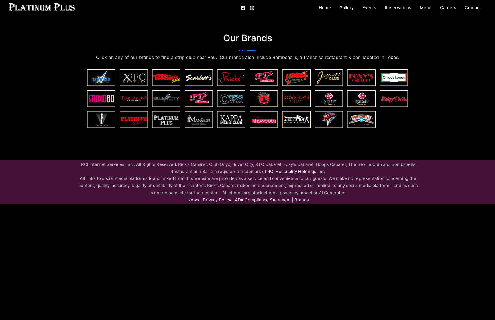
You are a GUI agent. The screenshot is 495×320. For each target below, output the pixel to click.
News (193, 200)
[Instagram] (251, 8)
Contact (473, 7)
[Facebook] (243, 8)
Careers (448, 7)
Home (325, 7)
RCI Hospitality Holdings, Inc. (296, 171)
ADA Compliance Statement (263, 200)
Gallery (346, 7)
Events (369, 7)
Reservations (398, 7)
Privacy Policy (216, 200)
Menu (425, 7)
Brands (301, 200)
